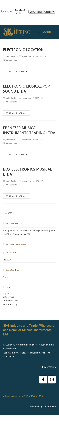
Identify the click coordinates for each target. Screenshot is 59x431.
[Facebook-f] (43, 379)
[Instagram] (52, 379)
